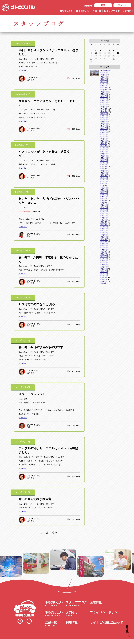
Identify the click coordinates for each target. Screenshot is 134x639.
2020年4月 (103, 179)
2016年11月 (103, 223)
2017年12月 (104, 198)
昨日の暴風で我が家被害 (35, 499)
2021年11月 (103, 166)
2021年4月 (103, 174)
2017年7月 (103, 208)
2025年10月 (104, 89)
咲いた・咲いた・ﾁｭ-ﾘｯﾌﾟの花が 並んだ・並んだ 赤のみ (49, 200)
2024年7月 (103, 117)
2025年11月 (103, 87)
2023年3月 (103, 136)
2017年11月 (103, 200)
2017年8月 (103, 206)
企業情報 (126, 11)
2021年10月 (104, 168)
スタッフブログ (112, 11)
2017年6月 (103, 210)
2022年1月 (103, 163)
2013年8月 (103, 257)
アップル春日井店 (33, 78)
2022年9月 (103, 147)
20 (109, 56)
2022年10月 (104, 146)
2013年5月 (103, 262)
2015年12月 (104, 240)
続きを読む (23, 70)
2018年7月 (103, 193)
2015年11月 (103, 242)
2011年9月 (103, 283)
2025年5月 (103, 99)
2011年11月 (103, 279)
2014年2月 (103, 249)
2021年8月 (103, 172)
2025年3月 (103, 102)
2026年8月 (103, 72)
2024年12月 (104, 108)
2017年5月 (103, 211)
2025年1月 (103, 106)
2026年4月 (103, 80)
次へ (55, 532)
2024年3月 (103, 125)
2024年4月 (103, 123)
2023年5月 (103, 132)
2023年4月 (103, 134)
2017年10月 (104, 202)
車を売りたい (83, 11)
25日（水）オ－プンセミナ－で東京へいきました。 (49, 52)
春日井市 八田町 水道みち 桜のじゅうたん (48, 259)
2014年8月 (103, 245)
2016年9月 (103, 226)
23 (91, 59)
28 (114, 59)
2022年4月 (103, 157)
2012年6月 (103, 266)
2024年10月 (104, 112)
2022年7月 (103, 151)
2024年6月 (103, 119)
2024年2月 (103, 127)
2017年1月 (103, 219)
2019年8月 (103, 189)
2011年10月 (103, 281)
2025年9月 (103, 91)
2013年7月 (103, 258)
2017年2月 (103, 217)
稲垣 (28, 427)
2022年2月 (103, 161)
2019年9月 (103, 187)
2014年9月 (103, 243)
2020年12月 (104, 176)
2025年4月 (103, 100)
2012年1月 (103, 275)
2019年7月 (103, 191)
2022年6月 (103, 153)
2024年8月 (103, 115)
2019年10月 (104, 185)
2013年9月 (103, 255)
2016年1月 (103, 238)
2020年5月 (103, 178)
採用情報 (88, 6)
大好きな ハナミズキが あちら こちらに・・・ (47, 103)
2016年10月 (104, 225)
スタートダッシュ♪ (31, 394)
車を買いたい (66, 11)
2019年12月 (104, 183)
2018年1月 (103, 196)
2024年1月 (103, 129)
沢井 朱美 (30, 80)
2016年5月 (103, 232)
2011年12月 (103, 277)
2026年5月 (103, 78)
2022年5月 (103, 155)
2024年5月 (103, 121)
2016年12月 (104, 221)
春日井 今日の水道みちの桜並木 (41, 347)
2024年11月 (103, 110)
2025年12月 (104, 85)
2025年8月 (103, 93)
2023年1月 (103, 140)
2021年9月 (103, 170)
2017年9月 (103, 204)
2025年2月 (103, 104)
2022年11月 (103, 144)
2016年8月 (103, 228)
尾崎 (28, 236)
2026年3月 (103, 82)
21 (114, 56)
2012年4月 (103, 270)
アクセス (122, 5)
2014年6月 (103, 247)
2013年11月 (103, 251)
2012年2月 (103, 274)
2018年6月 (103, 195)
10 (96, 53)
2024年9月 (103, 114)
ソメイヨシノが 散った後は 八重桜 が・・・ (45, 153)
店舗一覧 (96, 11)
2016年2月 (103, 236)
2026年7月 (103, 74)
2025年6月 (103, 97)
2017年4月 (103, 213)
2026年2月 (103, 83)
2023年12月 (104, 131)
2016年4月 (103, 234)
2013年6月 (103, 260)
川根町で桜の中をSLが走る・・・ (41, 304)
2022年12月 (104, 142)
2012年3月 (103, 272)
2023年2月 (103, 138)
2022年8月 (103, 149)
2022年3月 (103, 159)
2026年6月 (103, 76)
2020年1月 (103, 181)
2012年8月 (103, 264)
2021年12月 (104, 164)
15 (118, 53)
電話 (103, 5)
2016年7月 (103, 230)
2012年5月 (103, 268)
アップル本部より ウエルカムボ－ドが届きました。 (49, 450)
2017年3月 (103, 215)
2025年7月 (103, 95)
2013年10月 (104, 253)
